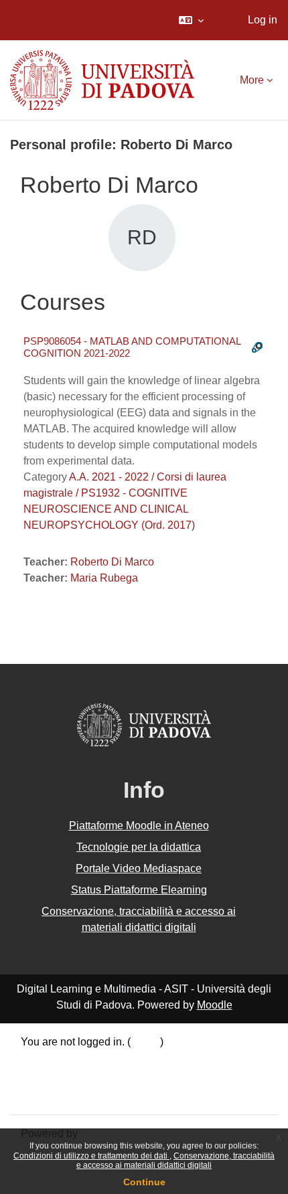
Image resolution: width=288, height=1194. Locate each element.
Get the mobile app (66, 1094)
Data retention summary (77, 1060)
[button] (191, 20)
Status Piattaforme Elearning (139, 890)
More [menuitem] (252, 80)
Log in (262, 19)
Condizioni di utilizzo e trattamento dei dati (91, 1156)
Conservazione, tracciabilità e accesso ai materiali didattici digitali (175, 1160)
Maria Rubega (104, 578)
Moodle (214, 1005)
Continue (144, 1182)
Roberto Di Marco (112, 562)
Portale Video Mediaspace (139, 868)
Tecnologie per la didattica (138, 847)
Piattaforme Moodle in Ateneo (139, 825)
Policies (40, 1077)
